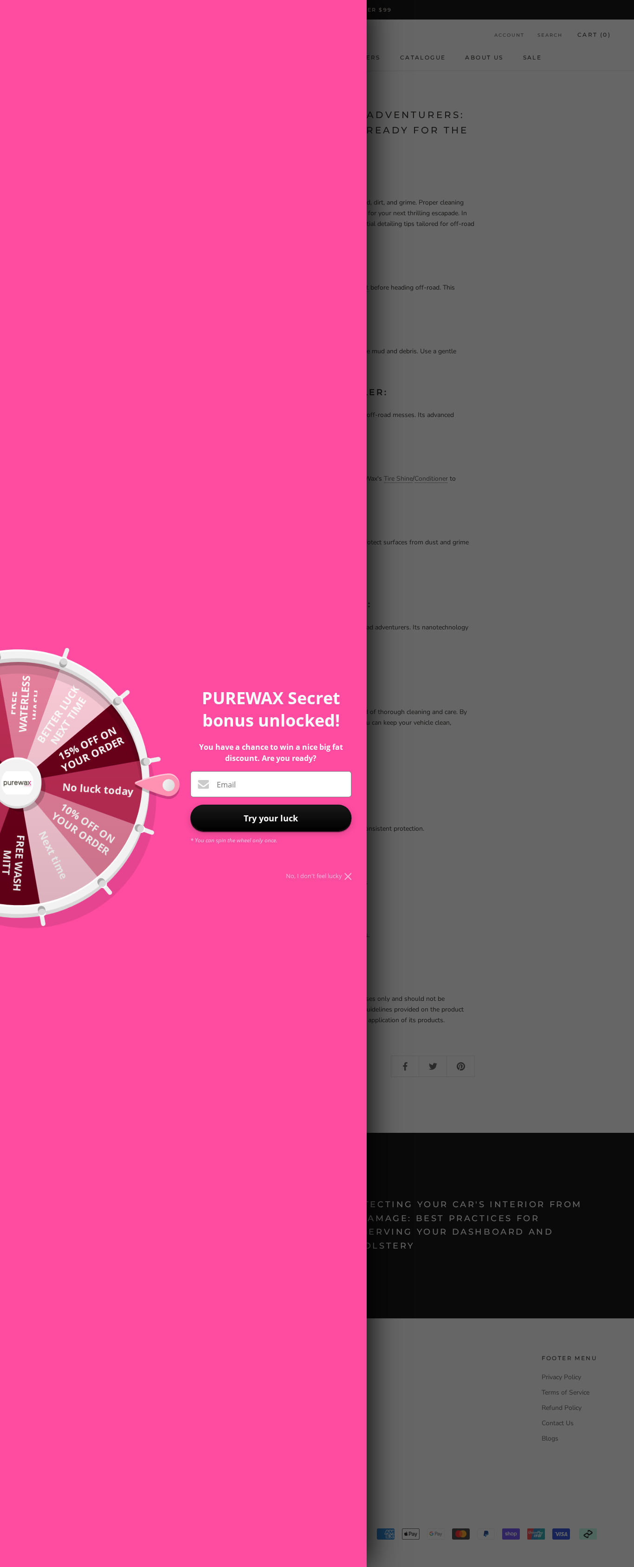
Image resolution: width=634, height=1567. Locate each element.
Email (226, 784)
